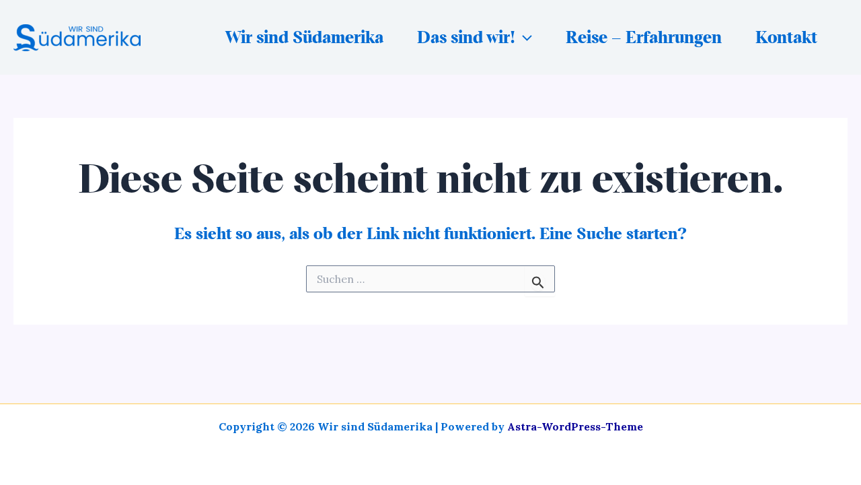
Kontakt (786, 37)
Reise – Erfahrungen (644, 37)
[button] (523, 37)
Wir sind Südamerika (304, 37)
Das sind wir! (466, 37)
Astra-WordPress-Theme (575, 426)
